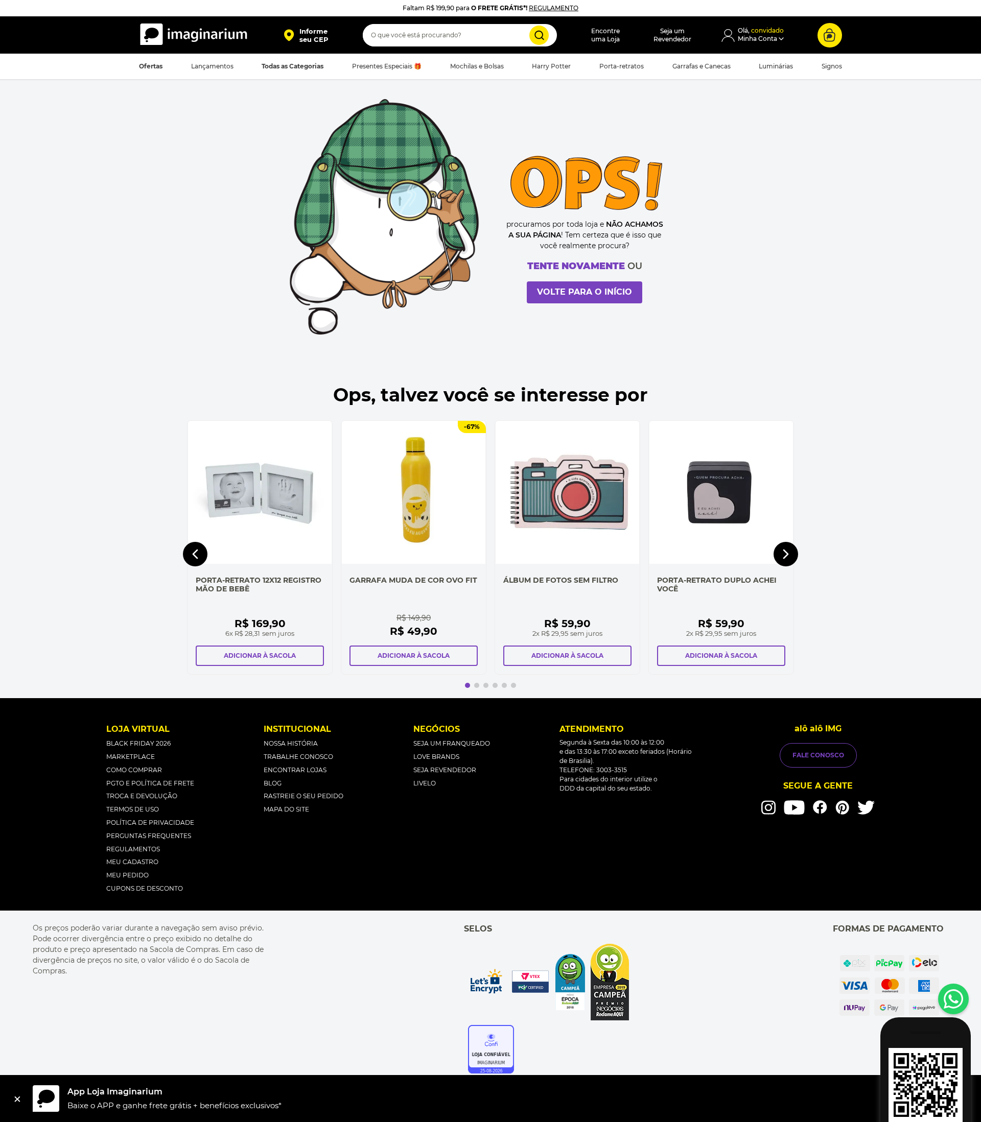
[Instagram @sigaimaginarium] (768, 807)
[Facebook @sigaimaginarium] (820, 807)
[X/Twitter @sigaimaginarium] (866, 807)
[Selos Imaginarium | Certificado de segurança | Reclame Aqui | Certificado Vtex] (548, 982)
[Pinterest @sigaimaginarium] (842, 807)
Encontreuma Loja (605, 35)
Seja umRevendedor (672, 35)
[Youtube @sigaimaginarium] (794, 807)
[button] (306, 35)
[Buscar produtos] (539, 35)
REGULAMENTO (553, 8)
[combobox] (460, 35)
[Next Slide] (786, 554)
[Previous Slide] (195, 554)
